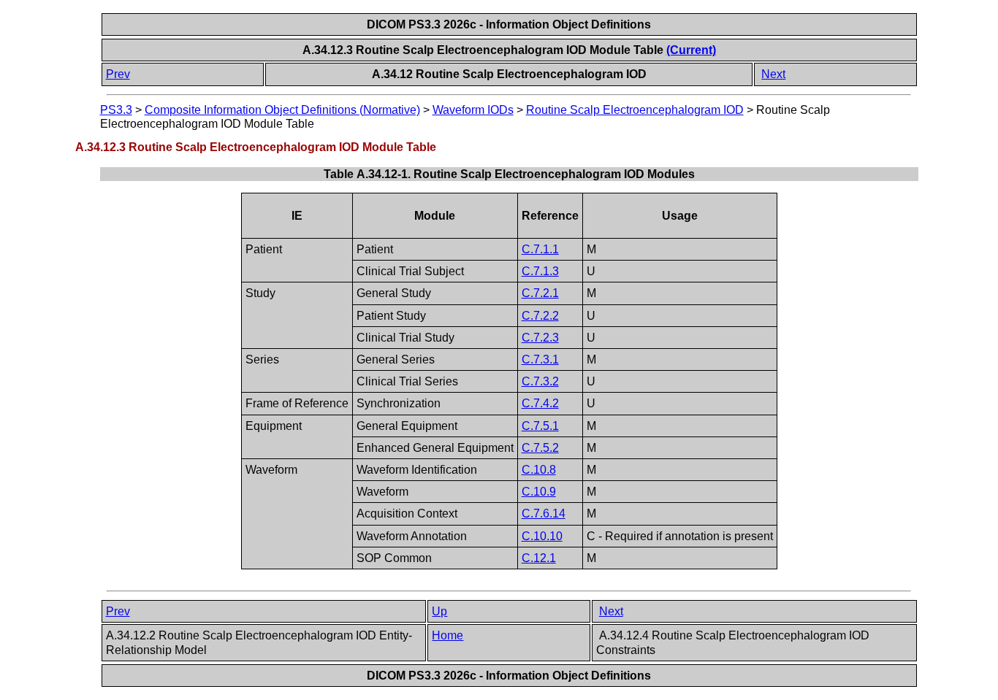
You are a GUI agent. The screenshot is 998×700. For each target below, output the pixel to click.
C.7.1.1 (540, 249)
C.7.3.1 (540, 359)
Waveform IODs (473, 110)
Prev (118, 74)
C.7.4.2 (540, 403)
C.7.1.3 (540, 271)
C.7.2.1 (540, 293)
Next (773, 74)
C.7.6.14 (543, 513)
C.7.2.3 (540, 337)
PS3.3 (116, 110)
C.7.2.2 (540, 315)
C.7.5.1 (540, 426)
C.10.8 (539, 470)
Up (439, 611)
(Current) (691, 50)
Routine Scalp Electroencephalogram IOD (635, 110)
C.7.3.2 (540, 381)
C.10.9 (539, 491)
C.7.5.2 (540, 448)
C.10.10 (542, 536)
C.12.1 (539, 558)
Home (447, 635)
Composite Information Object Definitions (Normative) (282, 110)
